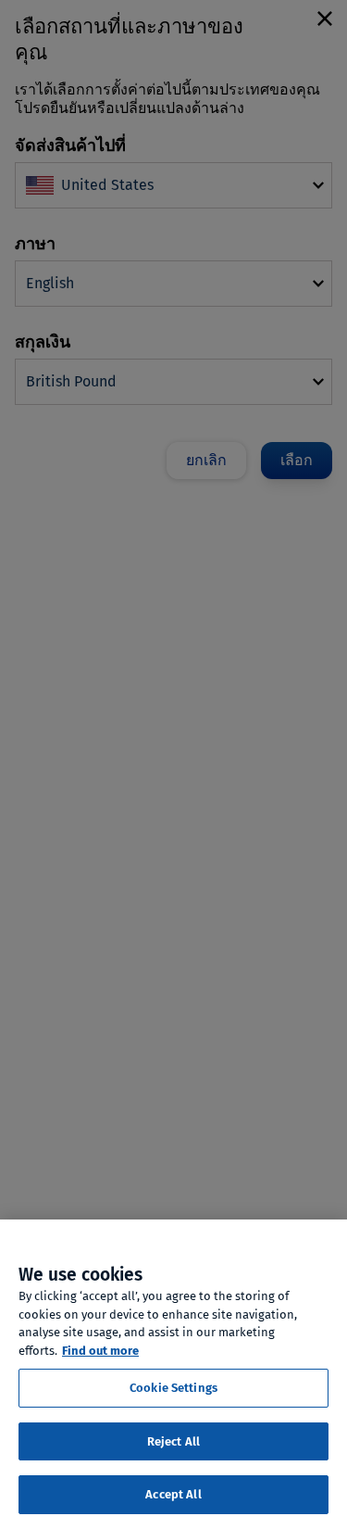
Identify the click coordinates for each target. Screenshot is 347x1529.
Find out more (100, 1351)
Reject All (173, 1441)
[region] (173, 1374)
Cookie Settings (173, 1388)
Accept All (173, 1494)
